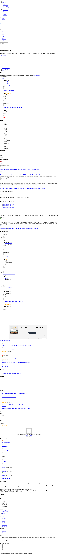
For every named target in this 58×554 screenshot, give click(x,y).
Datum (7, 82)
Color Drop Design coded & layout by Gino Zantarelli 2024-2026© (8, 551)
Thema (7, 81)
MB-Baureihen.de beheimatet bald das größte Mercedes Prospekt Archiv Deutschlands (16, 408)
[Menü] (0, 17)
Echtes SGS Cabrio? (5, 446)
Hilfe (2, 37)
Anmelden (3, 18)
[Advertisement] (29, 61)
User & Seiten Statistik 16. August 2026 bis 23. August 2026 (13, 301)
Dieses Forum (3, 32)
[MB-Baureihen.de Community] (19, 28)
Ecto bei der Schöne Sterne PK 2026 (9, 274)
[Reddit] (2, 546)
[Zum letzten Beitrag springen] (4, 100)
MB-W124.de (3, 521)
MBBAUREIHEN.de (4, 467)
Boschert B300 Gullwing (6, 478)
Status (1, 155)
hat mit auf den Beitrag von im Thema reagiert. (19, 169)
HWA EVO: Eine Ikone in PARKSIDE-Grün (9, 397)
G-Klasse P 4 (4, 454)
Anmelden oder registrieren (29, 435)
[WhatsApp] (2, 547)
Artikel (3, 34)
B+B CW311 (4, 461)
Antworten (8, 83)
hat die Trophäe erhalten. (9, 163)
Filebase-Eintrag (4, 39)
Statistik (6, 305)
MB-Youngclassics (4, 532)
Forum (3, 35)
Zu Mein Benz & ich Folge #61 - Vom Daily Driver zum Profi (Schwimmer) (14, 358)
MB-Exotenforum (7, 278)
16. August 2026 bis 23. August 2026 (9, 287)
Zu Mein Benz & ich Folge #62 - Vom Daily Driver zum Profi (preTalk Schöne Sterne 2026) (18, 238)
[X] (2, 545)
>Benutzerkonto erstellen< (36, 75)
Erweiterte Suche (4, 40)
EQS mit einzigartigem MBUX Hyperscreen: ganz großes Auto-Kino (13, 404)
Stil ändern (2, 509)
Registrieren (3, 19)
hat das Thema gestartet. (22, 188)
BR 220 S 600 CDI (6, 256)
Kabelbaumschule (4, 531)
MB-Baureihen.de (4, 518)
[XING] (2, 549)
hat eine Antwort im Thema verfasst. (21, 174)
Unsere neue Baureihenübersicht (8, 90)
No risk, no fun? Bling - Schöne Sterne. (8, 450)
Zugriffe (8, 84)
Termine (3, 38)
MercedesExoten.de (4, 525)
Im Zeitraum (1, 153)
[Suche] (0, 29)
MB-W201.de (3, 522)
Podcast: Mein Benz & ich (8, 243)
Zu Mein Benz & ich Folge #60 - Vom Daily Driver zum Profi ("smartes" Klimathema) (16, 362)
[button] (2, 548)
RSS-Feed (3, 78)
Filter (4, 86)
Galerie (3, 36)
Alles (2, 31)
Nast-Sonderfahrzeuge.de (5, 526)
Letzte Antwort (8, 85)
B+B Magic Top (4, 465)
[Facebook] (2, 544)
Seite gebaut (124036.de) (6, 442)
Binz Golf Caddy (4, 474)
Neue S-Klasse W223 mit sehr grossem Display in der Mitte (12, 107)
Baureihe (1, 122)
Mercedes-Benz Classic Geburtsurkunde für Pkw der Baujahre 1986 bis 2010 (14, 393)
